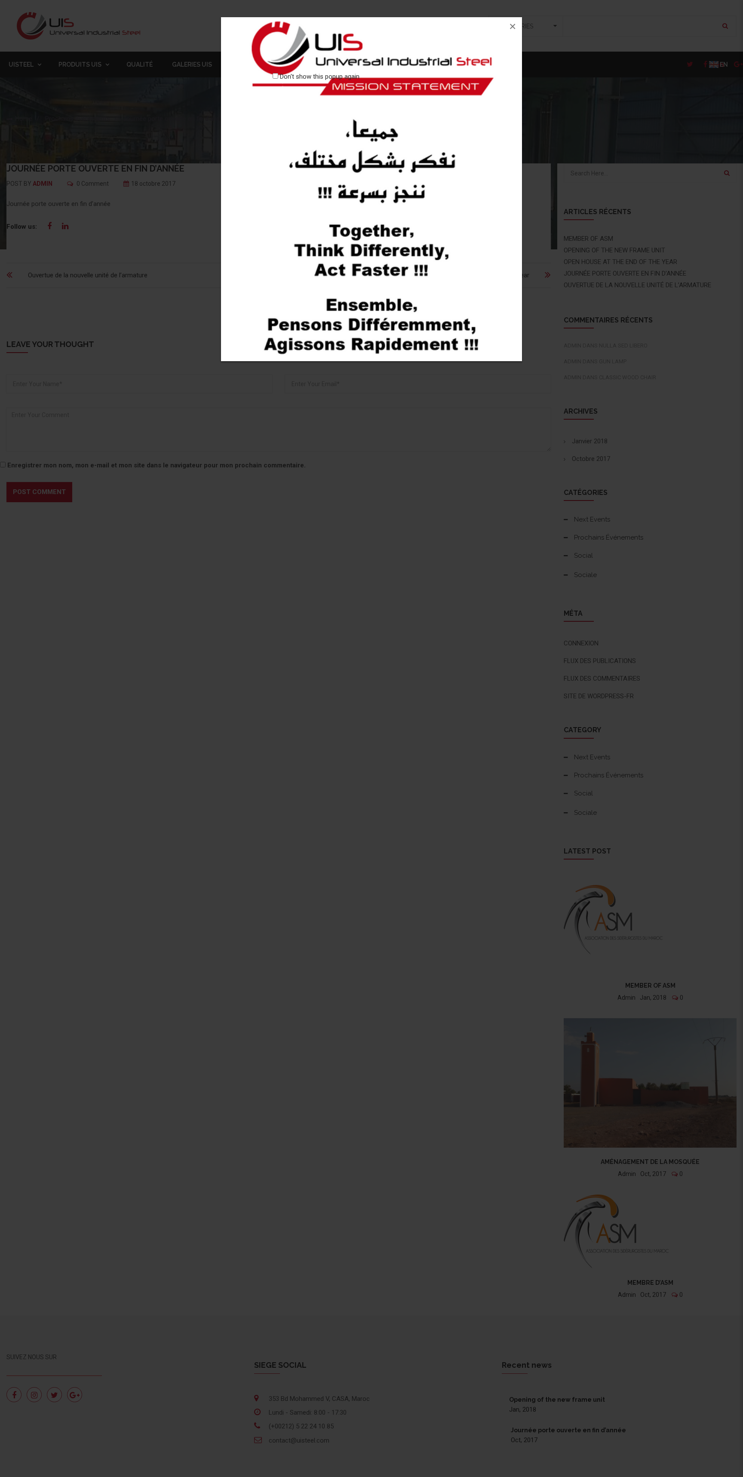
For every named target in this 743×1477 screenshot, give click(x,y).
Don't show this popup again (319, 76)
